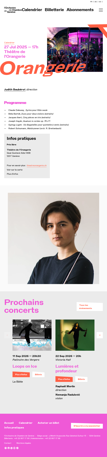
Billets (38, 374)
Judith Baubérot (15, 89)
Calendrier (32, 10)
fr (91, 2)
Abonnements (80, 10)
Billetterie (54, 10)
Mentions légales (23, 443)
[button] (7, 335)
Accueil (9, 422)
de (96, 2)
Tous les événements (85, 306)
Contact (7, 443)
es (100, 2)
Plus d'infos (12, 174)
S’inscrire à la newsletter (87, 426)
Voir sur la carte (14, 170)
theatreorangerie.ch (37, 165)
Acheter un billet (48, 422)
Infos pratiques (14, 427)
